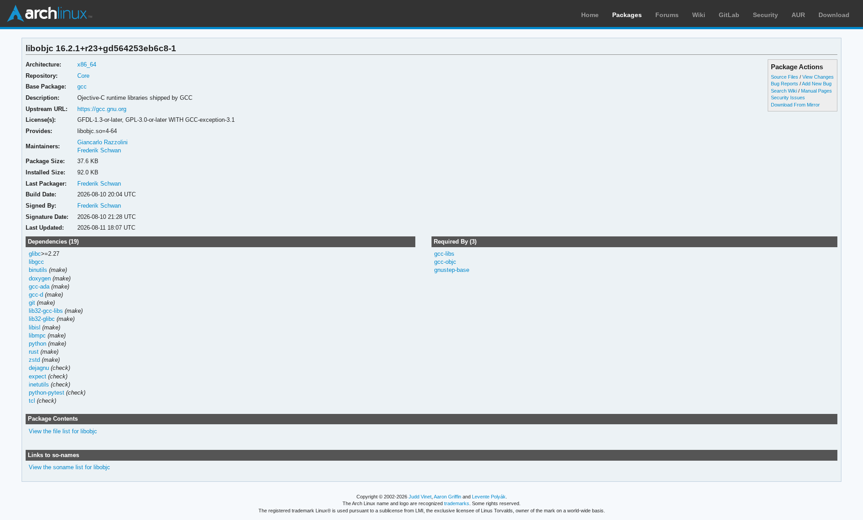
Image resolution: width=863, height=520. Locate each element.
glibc (35, 253)
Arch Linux (49, 13)
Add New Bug (817, 83)
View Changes (818, 77)
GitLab (729, 14)
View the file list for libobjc (63, 431)
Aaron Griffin (447, 496)
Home (590, 14)
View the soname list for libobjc (69, 467)
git (32, 302)
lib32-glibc (42, 319)
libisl (34, 327)
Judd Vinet (420, 496)
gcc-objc (445, 261)
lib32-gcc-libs (46, 310)
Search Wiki (784, 90)
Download (834, 14)
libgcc (36, 261)
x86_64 (86, 64)
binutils (38, 270)
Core (83, 75)
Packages (627, 14)
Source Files (784, 77)
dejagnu (39, 367)
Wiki (698, 14)
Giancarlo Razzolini (102, 142)
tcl (32, 400)
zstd (34, 359)
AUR (798, 14)
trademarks (456, 503)
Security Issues (788, 97)
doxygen (40, 278)
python (37, 343)
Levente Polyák (489, 496)
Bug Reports (784, 83)
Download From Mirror (795, 104)
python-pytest (46, 392)
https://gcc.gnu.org (101, 109)
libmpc (37, 335)
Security (765, 14)
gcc (82, 86)
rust (34, 351)
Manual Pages (816, 90)
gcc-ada (39, 286)
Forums (667, 14)
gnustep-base (451, 270)
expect (37, 376)
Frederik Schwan (99, 150)
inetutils (39, 384)
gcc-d (36, 294)
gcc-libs (444, 253)
